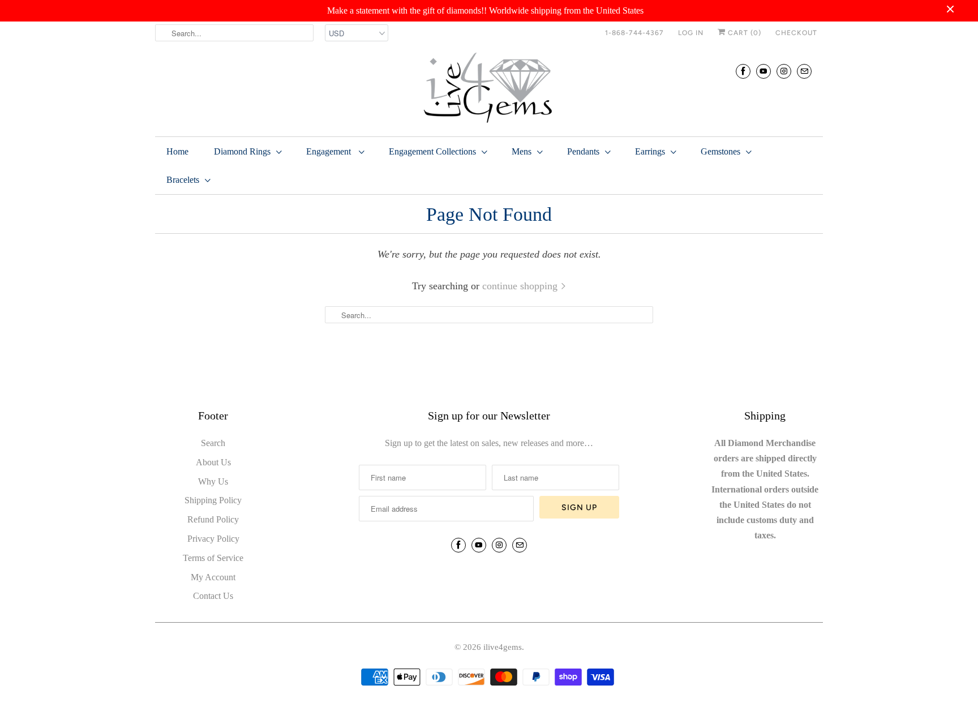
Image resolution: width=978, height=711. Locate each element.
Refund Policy (213, 519)
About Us (213, 462)
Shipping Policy (213, 500)
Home (177, 151)
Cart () (743, 33)
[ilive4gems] (489, 89)
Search (213, 443)
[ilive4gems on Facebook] (743, 71)
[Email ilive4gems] (804, 71)
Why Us (213, 481)
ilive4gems (502, 647)
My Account (213, 577)
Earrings (650, 151)
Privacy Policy (213, 538)
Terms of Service (213, 558)
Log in (691, 33)
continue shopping (521, 286)
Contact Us (213, 596)
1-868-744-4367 (634, 33)
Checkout (796, 33)
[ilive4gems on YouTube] (763, 71)
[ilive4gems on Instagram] (784, 71)
